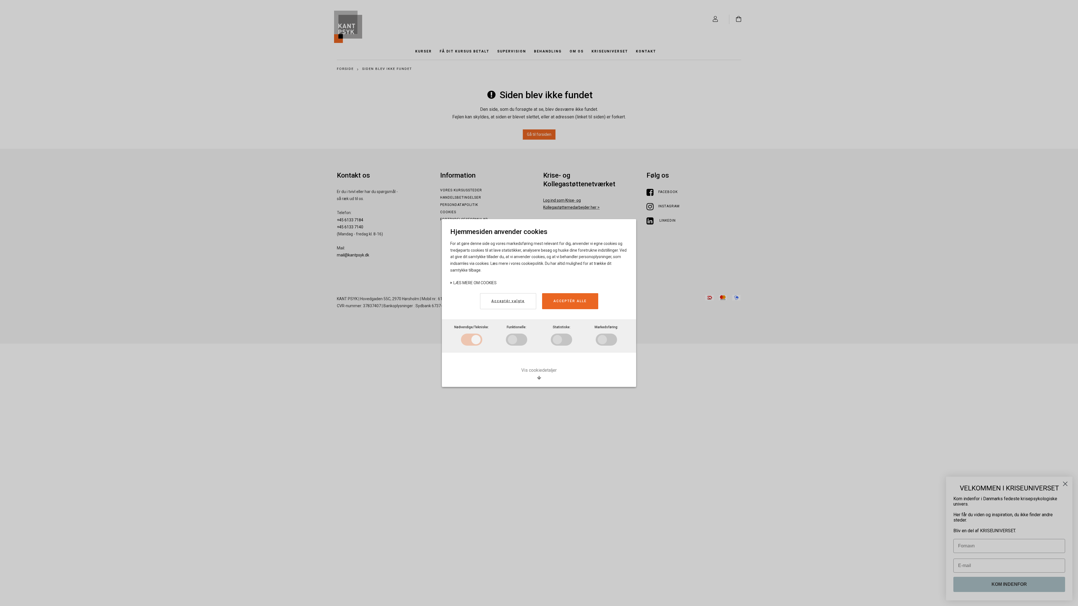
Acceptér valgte (508, 301)
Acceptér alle (570, 301)
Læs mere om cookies (475, 283)
